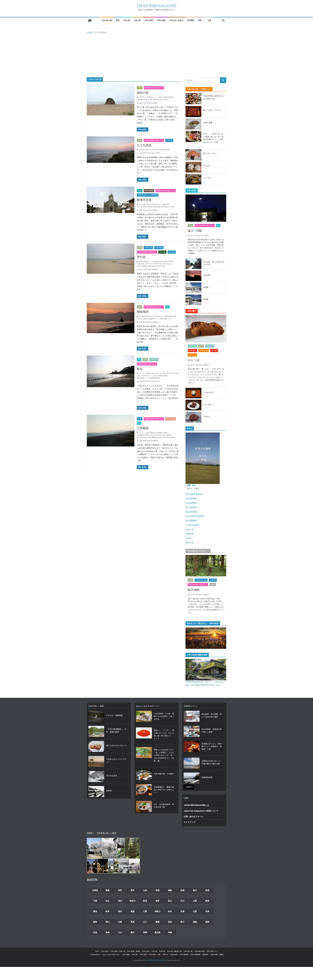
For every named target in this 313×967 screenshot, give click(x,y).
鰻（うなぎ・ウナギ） (212, 110)
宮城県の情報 (192, 346)
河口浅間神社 (191, 520)
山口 (145, 922)
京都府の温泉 (158, 247)
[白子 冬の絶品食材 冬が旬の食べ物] (144, 806)
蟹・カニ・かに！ (210, 153)
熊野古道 (155, 437)
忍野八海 (189, 542)
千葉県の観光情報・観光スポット (154, 140)
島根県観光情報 (142, 100)
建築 (164, 204)
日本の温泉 (143, 954)
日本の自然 (169, 140)
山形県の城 (213, 580)
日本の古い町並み (176, 20)
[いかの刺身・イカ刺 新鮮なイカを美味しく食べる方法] (144, 717)
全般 (209, 20)
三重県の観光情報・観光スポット (154, 418)
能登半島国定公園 (170, 316)
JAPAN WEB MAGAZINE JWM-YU (149, 153)
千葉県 (139, 140)
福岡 (207, 922)
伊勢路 (165, 433)
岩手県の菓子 (192, 350)
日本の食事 (207, 122)
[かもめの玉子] (193, 393)
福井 (120, 911)
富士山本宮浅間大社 (194, 494)
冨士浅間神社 (191, 507)
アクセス (142, 373)
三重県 (139, 418)
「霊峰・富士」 (191, 485)
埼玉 (108, 901)
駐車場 (165, 376)
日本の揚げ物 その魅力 (164, 774)
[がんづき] (205, 328)
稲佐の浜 (143, 92)
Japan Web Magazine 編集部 (148, 103)
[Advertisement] (156, 53)
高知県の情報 (154, 359)
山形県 (190, 580)
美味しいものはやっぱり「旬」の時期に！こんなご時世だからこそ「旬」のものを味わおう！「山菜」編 (164, 755)
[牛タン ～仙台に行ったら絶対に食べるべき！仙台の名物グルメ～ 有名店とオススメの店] (193, 139)
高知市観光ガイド (143, 378)
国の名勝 (170, 261)
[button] (202, 20)
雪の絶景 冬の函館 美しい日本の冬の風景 (211, 715)
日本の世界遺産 (170, 418)
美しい (161, 316)
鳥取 (95, 922)
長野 (157, 901)
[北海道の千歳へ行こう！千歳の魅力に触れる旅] (192, 763)
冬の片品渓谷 (111, 776)
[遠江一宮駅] (205, 208)
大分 (120, 932)
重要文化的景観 (162, 207)
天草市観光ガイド (157, 204)
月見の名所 (175, 373)
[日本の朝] (193, 275)
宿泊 (153, 373)
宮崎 (145, 932)
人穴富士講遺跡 (192, 525)
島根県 (139, 87)
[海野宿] (96, 791)
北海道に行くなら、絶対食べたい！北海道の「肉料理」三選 (211, 746)
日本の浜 (156, 100)
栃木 (195, 890)
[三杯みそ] (193, 417)
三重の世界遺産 (150, 433)
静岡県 (190, 225)
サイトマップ (189, 822)
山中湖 (188, 538)
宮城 (157, 890)
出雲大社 (142, 97)
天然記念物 (140, 264)
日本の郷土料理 (199, 951)
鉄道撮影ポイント (154, 319)
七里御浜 (143, 428)
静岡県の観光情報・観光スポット (205, 225)
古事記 (160, 97)
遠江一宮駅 (195, 230)
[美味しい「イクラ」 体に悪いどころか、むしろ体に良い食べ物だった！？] (144, 735)
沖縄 (170, 932)
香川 (182, 922)
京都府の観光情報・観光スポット (147, 252)
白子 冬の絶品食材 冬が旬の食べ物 (164, 805)
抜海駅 (205, 287)
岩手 (132, 890)
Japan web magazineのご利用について (201, 811)
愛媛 (157, 922)
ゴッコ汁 (207, 178)
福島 (170, 890)
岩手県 (201, 346)
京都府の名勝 (148, 247)
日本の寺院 (161, 20)
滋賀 (132, 911)
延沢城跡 (193, 590)
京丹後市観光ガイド (145, 261)
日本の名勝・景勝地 (133, 951)
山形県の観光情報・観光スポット (198, 584)
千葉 (95, 901)
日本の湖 (162, 951)
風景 (117, 20)
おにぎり (207, 166)
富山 (170, 901)
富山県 (139, 307)
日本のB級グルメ (212, 951)
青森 (108, 890)
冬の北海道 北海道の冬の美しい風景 (211, 730)
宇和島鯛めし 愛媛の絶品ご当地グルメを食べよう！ (164, 790)
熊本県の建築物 (149, 190)
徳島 (195, 922)
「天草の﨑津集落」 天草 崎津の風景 (116, 730)
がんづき (194, 360)
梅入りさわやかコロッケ (116, 745)
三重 (145, 911)
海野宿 (109, 791)
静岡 (207, 901)
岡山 (108, 922)
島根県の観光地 (168, 97)
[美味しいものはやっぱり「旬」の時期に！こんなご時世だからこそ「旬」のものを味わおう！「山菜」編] (144, 756)
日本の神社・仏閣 (154, 954)
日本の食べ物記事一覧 (174, 951)
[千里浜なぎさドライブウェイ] (96, 761)
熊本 (132, 932)
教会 (168, 204)
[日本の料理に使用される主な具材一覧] (193, 99)
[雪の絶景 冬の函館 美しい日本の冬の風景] (192, 716)
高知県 (145, 359)
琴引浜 (141, 257)
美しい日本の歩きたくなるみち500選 (150, 376)
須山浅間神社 (191, 512)
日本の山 (165, 954)
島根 (132, 922)
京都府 (139, 247)
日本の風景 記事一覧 (117, 951)
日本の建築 (126, 954)
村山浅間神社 (191, 503)
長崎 (108, 932)
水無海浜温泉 (206, 777)
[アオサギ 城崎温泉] (96, 716)
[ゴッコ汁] (193, 179)
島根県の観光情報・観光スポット (154, 87)
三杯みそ (206, 417)
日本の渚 (159, 435)
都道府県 (205, 954)
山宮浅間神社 (191, 498)
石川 (182, 901)
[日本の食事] (193, 124)
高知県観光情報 (154, 378)
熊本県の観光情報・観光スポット (165, 190)
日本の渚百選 (164, 100)
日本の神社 (149, 20)
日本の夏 (126, 20)
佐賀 (95, 932)
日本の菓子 (214, 350)
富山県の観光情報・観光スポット (154, 307)
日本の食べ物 (107, 20)
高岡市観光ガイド (166, 319)
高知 (170, 922)
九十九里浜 (144, 145)
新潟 (145, 901)
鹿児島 (157, 932)
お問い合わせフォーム (193, 816)
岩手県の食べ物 (203, 350)
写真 (199, 20)
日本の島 (154, 951)
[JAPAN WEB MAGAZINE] (90, 20)
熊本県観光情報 (151, 207)
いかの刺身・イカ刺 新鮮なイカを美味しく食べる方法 (164, 716)
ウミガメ (142, 433)
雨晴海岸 (143, 312)
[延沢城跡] (205, 565)
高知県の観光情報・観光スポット (147, 364)
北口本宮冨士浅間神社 (195, 516)
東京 (120, 901)
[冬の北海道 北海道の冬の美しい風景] (192, 731)
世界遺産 (190, 20)
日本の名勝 (162, 252)
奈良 (170, 911)
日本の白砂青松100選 (162, 150)
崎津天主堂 (144, 200)
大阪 (195, 911)
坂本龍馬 (148, 373)
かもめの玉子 (208, 392)
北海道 (95, 890)
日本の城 (212, 584)
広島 (120, 922)
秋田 (120, 890)
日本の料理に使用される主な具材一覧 (213, 97)
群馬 (207, 890)
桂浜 (140, 369)
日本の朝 (206, 275)
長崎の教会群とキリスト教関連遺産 (147, 195)
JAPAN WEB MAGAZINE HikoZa (149, 381)
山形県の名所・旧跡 (201, 580)
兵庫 (207, 911)
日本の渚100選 (156, 264)
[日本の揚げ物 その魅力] (144, 774)
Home (97, 951)
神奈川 (132, 901)
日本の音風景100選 (158, 266)
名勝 (165, 261)
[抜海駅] (193, 287)
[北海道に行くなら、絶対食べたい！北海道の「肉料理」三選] (192, 747)
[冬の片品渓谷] (96, 776)
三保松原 (189, 534)
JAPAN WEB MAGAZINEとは (196, 805)
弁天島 (150, 100)
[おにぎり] (193, 167)
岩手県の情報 (209, 346)
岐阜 (108, 911)
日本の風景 (104, 951)
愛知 (95, 911)
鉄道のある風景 (142, 319)
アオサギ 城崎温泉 (114, 715)
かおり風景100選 (144, 204)
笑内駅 (205, 299)
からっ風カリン (209, 404)
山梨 (195, 901)
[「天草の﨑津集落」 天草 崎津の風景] (96, 731)
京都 (182, 911)
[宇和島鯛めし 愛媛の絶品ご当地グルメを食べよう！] (144, 790)
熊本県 (139, 190)
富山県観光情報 (144, 316)
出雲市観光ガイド (151, 97)
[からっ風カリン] (193, 405)
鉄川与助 (171, 207)
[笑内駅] (193, 300)
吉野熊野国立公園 (143, 435)
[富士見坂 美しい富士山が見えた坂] (193, 263)
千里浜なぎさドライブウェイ (116, 760)
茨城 (182, 890)
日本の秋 (137, 20)
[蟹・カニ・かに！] (193, 154)
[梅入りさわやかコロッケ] (96, 746)
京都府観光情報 (158, 261)
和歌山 (157, 911)
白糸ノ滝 (189, 529)
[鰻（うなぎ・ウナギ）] (193, 111)
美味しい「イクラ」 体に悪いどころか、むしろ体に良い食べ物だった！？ (164, 734)
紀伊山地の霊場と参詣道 (166, 437)
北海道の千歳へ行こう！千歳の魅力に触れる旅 (211, 762)
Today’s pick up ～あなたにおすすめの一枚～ (105, 954)
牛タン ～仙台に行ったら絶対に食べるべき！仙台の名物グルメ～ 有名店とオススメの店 (213, 138)
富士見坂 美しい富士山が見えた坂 (213, 263)
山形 (145, 890)
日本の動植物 (183, 954)
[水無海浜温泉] (192, 778)
